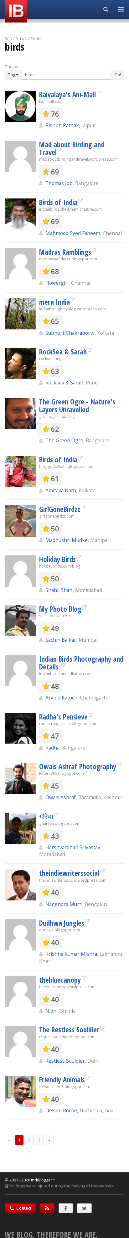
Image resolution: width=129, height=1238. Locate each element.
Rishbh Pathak (62, 125)
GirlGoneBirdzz (59, 509)
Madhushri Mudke (66, 540)
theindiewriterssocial (69, 873)
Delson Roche (61, 1110)
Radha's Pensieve (63, 717)
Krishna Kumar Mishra (71, 953)
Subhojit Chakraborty (70, 332)
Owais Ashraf (60, 797)
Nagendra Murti (63, 904)
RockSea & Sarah (63, 352)
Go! (117, 75)
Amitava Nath (60, 490)
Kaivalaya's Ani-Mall (67, 94)
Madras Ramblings (65, 252)
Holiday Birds (57, 559)
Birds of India (58, 202)
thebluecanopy (60, 980)
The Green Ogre (64, 440)
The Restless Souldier (69, 1030)
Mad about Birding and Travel (71, 148)
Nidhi (51, 1010)
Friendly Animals (62, 1080)
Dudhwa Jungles (61, 923)
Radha (52, 747)
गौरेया (46, 816)
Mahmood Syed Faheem (72, 233)
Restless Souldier (65, 1060)
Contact (23, 1208)
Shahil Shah (58, 590)
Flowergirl (57, 282)
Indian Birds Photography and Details (81, 663)
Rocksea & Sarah (64, 382)
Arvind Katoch (61, 697)
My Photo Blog (60, 609)
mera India (54, 302)
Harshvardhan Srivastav (72, 847)
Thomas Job (59, 183)
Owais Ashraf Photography (77, 766)
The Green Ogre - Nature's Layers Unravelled (77, 405)
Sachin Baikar (60, 639)
